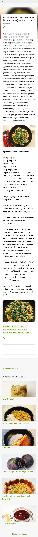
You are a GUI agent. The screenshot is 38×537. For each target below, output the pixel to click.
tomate (28, 332)
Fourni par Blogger (20, 534)
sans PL (20, 332)
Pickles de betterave (9, 523)
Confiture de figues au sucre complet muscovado (18, 472)
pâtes (14, 326)
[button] (4, 27)
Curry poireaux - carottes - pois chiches (15, 423)
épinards (6, 326)
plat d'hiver (22, 329)
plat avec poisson (9, 329)
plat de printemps (9, 332)
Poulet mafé (6, 447)
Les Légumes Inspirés (10, 369)
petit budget (22, 326)
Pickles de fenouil (8, 399)
